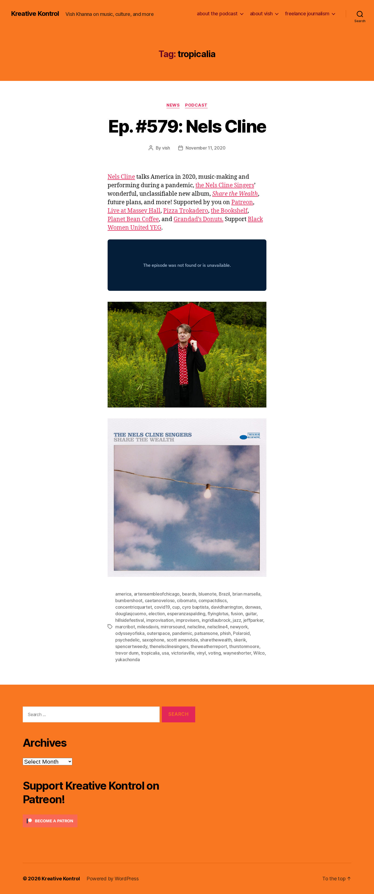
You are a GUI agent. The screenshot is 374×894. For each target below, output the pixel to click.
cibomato (186, 600)
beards (189, 594)
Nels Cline (121, 177)
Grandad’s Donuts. (198, 219)
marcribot (125, 626)
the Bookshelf (229, 211)
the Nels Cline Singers (224, 185)
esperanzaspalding (186, 613)
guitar (251, 613)
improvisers (187, 620)
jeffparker (253, 620)
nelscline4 (217, 626)
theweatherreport (209, 646)
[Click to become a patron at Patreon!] (109, 820)
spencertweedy (131, 646)
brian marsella (246, 594)
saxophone (153, 640)
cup (176, 607)
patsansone (206, 633)
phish (225, 633)
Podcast (196, 105)
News (173, 105)
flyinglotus (218, 613)
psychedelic (127, 640)
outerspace (158, 633)
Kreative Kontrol (35, 13)
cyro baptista (195, 607)
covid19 (162, 607)
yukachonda (127, 659)
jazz (237, 620)
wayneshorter (237, 653)
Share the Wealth (235, 194)
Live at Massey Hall (134, 211)
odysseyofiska (130, 633)
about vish (261, 13)
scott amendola (182, 640)
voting (214, 653)
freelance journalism (307, 13)
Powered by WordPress (113, 878)
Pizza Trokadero (185, 211)
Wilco (259, 653)
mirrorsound (173, 626)
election (156, 613)
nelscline (196, 626)
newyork (239, 626)
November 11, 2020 (205, 148)
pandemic (182, 633)
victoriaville (182, 653)
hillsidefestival (129, 620)
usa (165, 653)
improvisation (160, 620)
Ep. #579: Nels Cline (187, 126)
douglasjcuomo (130, 613)
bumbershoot (128, 600)
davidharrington (227, 607)
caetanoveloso (160, 600)
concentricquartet (133, 607)
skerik (240, 640)
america (123, 594)
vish (166, 148)
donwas (253, 607)
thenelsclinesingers (168, 646)
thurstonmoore (244, 646)
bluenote (207, 594)
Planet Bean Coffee (133, 219)
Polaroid (241, 633)
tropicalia (150, 653)
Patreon (242, 202)
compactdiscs (212, 600)
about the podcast (217, 13)
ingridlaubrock (216, 620)
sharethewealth (215, 640)
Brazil (224, 594)
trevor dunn (127, 653)
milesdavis (147, 626)
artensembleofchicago (157, 594)
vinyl (201, 653)
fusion (237, 613)
